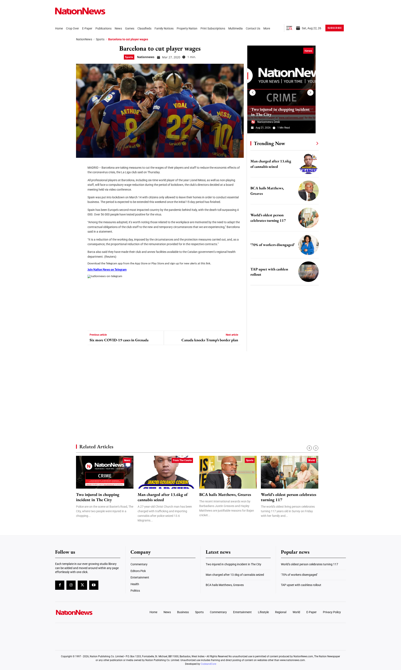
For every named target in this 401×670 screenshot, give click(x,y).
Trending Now (269, 143)
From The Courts (182, 460)
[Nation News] (80, 11)
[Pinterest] (80, 190)
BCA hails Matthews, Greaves (225, 494)
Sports (100, 39)
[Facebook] (80, 165)
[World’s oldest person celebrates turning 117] (308, 218)
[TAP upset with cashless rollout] (308, 271)
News (308, 51)
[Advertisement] (282, 395)
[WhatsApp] (80, 203)
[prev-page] (252, 92)
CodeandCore (208, 663)
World (311, 460)
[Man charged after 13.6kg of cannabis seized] (308, 164)
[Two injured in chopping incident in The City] (281, 89)
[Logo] (89, 612)
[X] (80, 177)
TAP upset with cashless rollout (301, 585)
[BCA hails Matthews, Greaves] (308, 191)
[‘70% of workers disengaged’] (308, 244)
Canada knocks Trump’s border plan (209, 340)
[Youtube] (93, 585)
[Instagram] (71, 585)
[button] (289, 28)
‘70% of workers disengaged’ (272, 244)
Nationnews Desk (268, 122)
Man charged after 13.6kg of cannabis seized (163, 497)
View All (310, 143)
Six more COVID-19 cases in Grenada (119, 340)
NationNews (84, 39)
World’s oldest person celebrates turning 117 (288, 497)
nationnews (145, 57)
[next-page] (310, 92)
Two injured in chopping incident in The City (280, 112)
